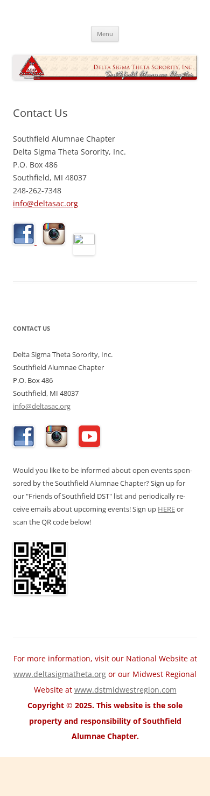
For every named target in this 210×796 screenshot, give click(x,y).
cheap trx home (28, 783)
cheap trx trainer (89, 783)
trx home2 (125, 791)
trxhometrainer (173, 791)
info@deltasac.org (45, 203)
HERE (166, 509)
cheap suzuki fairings (38, 768)
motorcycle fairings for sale (49, 761)
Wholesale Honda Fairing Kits (153, 761)
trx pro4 (90, 791)
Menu (105, 34)
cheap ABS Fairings (113, 768)
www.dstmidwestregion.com (125, 690)
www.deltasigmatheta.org (59, 674)
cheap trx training (154, 783)
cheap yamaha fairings (71, 776)
